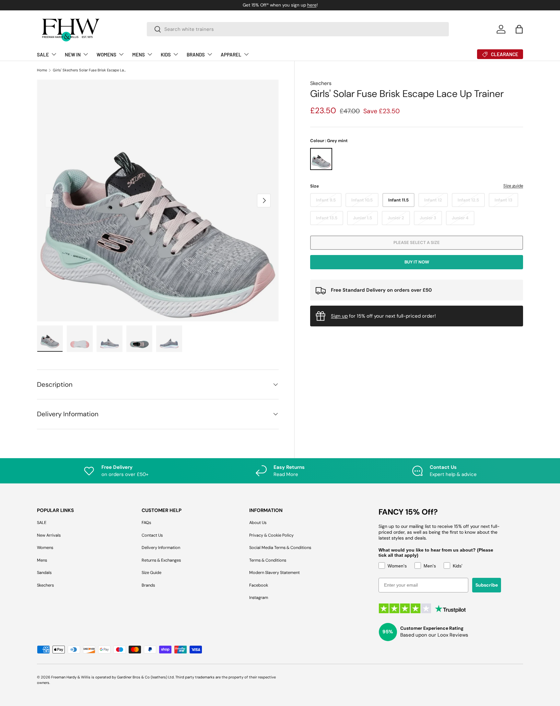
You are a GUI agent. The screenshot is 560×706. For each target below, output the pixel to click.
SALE (43, 54)
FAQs (146, 522)
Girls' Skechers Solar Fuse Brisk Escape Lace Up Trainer (89, 70)
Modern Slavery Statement (274, 572)
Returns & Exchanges (161, 560)
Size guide (513, 186)
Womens (45, 547)
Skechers (321, 83)
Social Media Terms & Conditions (280, 547)
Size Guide (151, 572)
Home (42, 70)
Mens (42, 560)
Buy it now (416, 262)
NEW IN (73, 54)
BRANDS (196, 54)
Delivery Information (161, 547)
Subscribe (486, 585)
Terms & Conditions (267, 560)
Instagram (258, 597)
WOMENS (106, 54)
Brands (148, 585)
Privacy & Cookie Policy (271, 535)
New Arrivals (49, 535)
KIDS (166, 54)
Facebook (258, 585)
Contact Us (152, 535)
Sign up (339, 316)
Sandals (44, 572)
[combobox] (298, 29)
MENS (138, 54)
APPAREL (231, 54)
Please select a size (416, 242)
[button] (519, 29)
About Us (257, 522)
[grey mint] (321, 159)
